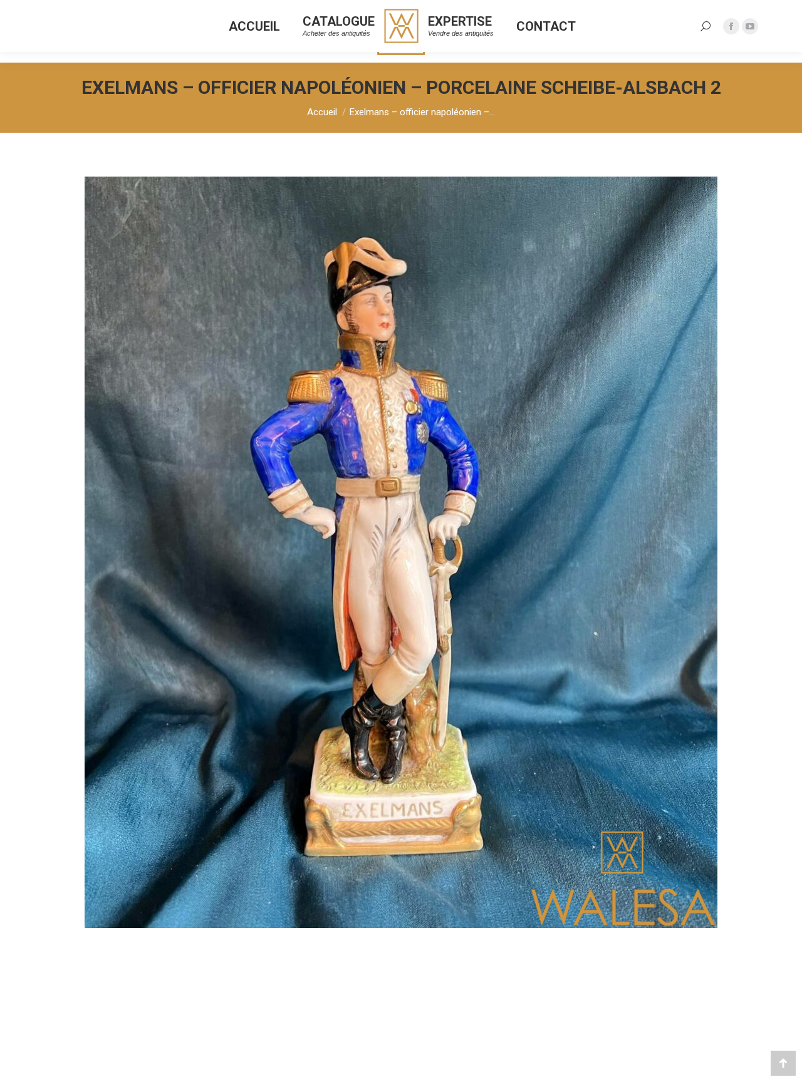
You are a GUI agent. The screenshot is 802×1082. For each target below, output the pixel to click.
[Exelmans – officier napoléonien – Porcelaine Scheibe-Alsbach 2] (401, 552)
